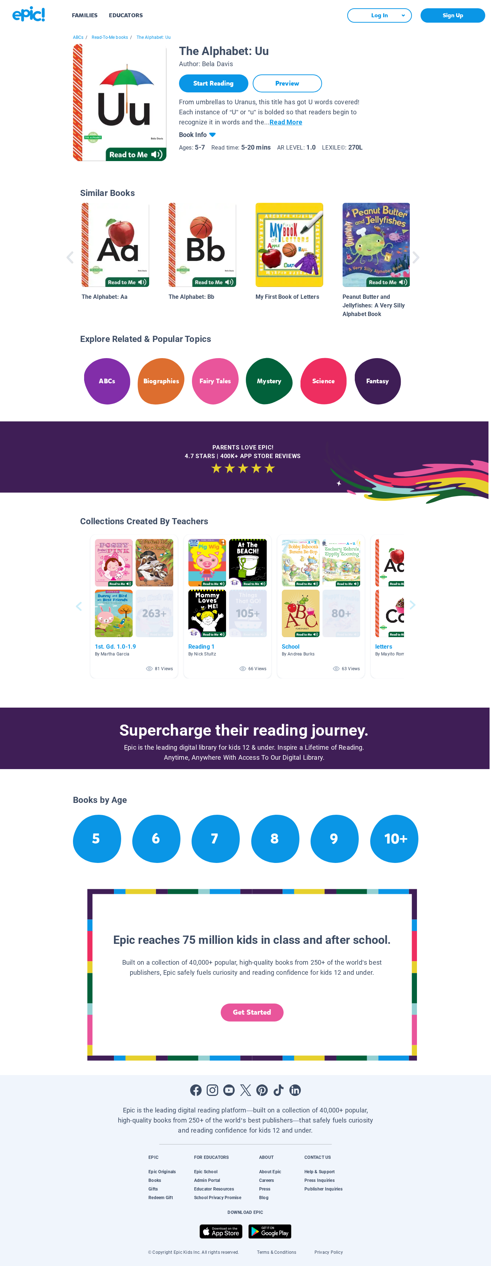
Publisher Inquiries (323, 1189)
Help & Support (319, 1171)
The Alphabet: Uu (154, 37)
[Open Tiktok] (278, 1090)
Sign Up (453, 15)
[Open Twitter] (245, 1090)
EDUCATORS (126, 15)
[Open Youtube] (229, 1090)
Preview (287, 83)
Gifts (153, 1189)
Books (154, 1180)
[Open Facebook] (196, 1090)
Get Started (252, 1012)
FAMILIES (84, 15)
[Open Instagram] (212, 1090)
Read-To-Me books (110, 37)
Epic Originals (162, 1171)
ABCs (78, 37)
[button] (134, 606)
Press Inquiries (319, 1180)
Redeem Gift (160, 1197)
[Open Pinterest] (262, 1090)
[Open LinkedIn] (295, 1090)
